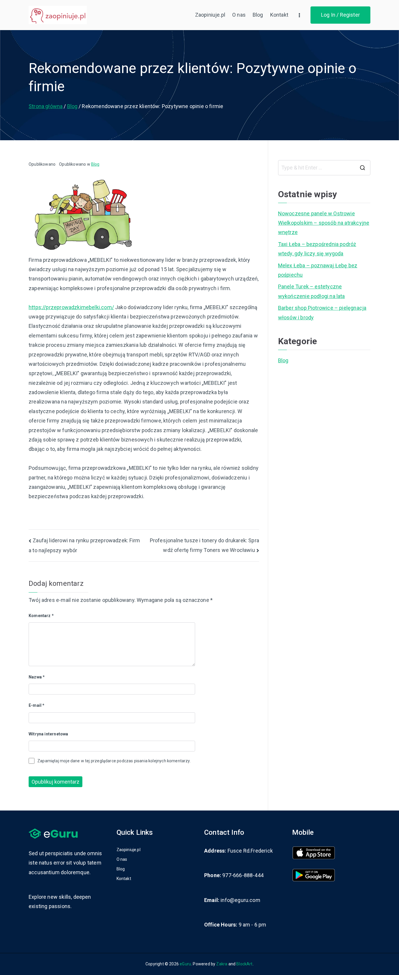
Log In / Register (340, 15)
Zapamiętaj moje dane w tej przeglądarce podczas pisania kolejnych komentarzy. (114, 760)
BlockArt (244, 964)
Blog (258, 15)
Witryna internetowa (48, 734)
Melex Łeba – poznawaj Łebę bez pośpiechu (317, 270)
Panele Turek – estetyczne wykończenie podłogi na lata (311, 291)
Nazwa (37, 677)
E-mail (36, 705)
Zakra (221, 964)
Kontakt (279, 15)
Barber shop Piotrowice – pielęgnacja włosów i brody (322, 312)
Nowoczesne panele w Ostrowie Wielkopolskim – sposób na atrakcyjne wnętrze (323, 222)
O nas (239, 15)
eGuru (185, 964)
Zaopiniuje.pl (210, 15)
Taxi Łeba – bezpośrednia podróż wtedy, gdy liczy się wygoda (317, 249)
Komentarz (41, 615)
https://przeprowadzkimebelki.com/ (71, 307)
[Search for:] (324, 167)
